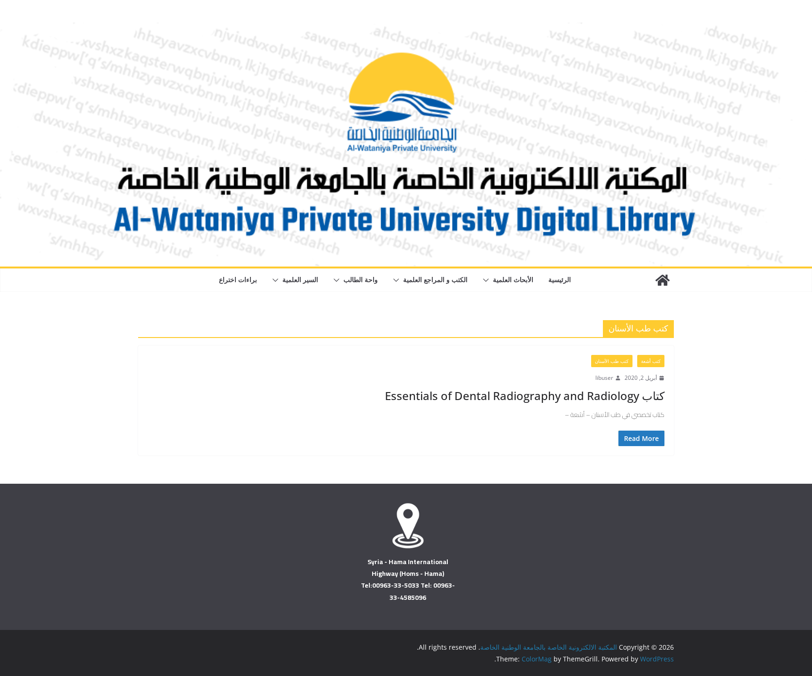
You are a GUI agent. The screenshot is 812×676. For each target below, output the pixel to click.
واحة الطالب (361, 279)
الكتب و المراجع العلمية (435, 279)
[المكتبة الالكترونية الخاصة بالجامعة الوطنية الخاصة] (406, 29)
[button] (488, 280)
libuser (604, 378)
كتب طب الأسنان (612, 361)
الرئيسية (559, 279)
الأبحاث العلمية (513, 279)
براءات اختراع (238, 279)
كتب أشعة (651, 361)
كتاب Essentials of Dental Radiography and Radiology (524, 395)
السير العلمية (300, 279)
